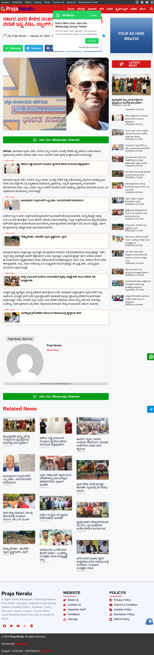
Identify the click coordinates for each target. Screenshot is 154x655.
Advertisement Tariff (88, 2)
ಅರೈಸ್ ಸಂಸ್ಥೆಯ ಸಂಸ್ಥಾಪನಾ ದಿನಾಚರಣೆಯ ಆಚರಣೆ (54, 516)
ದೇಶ (101, 9)
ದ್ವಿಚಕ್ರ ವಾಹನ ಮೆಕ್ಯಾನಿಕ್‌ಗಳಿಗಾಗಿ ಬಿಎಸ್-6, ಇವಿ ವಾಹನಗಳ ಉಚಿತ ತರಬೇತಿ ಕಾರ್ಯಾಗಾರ (93, 525)
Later (94, 15)
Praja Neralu (54, 345)
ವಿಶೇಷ (134, 9)
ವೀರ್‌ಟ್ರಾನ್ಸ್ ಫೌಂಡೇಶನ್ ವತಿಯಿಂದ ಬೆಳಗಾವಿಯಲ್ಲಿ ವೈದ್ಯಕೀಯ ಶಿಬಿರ (51, 313)
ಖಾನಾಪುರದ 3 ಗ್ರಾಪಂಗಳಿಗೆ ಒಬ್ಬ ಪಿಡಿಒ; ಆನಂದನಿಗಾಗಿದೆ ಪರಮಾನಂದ (52, 200)
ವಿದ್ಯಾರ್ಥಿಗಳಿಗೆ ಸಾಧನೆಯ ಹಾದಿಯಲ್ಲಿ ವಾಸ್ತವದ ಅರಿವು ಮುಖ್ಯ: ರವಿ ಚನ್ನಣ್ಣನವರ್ (137, 299)
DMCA (28, 2)
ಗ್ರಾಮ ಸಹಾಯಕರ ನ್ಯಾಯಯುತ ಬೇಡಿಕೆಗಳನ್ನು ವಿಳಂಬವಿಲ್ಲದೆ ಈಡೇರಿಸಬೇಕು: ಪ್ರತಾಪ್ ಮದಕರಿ (55, 479)
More (142, 9)
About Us (71, 2)
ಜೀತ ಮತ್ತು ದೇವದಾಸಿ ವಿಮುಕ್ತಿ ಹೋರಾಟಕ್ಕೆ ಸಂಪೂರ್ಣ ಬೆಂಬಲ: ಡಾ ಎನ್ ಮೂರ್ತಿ (17, 516)
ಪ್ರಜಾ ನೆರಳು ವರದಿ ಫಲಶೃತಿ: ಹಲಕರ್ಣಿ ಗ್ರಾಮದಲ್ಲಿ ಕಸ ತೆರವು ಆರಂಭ (92, 487)
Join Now (92, 41)
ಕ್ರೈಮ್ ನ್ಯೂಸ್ (122, 9)
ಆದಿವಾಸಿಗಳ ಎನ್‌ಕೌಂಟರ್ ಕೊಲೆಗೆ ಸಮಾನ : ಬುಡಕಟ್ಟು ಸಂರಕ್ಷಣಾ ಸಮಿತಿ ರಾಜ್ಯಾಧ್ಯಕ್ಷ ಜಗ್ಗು (53, 554)
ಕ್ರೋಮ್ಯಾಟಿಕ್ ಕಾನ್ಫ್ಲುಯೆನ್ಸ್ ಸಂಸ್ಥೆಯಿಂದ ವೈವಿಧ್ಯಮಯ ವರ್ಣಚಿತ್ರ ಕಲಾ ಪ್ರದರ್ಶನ (16, 439)
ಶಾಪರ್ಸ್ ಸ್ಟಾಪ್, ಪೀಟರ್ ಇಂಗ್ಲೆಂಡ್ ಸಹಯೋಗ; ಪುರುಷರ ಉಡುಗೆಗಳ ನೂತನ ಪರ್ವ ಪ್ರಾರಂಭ (92, 444)
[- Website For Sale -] (131, 52)
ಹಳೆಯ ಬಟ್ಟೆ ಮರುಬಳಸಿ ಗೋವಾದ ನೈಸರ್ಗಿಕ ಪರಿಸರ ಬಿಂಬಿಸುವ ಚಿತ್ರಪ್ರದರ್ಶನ (55, 164)
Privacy (37, 2)
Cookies (5, 2)
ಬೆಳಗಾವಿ (81, 9)
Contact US (58, 2)
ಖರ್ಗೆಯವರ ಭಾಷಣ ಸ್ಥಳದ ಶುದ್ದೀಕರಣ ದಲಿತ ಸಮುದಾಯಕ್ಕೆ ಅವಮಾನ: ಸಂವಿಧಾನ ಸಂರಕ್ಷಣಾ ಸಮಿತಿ (93, 563)
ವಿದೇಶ (110, 9)
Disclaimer (17, 2)
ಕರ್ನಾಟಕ (92, 9)
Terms (47, 2)
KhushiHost (22, 644)
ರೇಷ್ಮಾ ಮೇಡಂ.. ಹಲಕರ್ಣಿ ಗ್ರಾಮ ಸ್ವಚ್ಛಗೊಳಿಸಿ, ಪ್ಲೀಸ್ (43, 236)
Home (71, 9)
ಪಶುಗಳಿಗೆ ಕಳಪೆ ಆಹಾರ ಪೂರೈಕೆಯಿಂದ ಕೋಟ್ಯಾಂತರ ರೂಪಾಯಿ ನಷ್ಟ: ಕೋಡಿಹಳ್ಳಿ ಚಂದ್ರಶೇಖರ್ (138, 284)
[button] (151, 9)
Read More (53, 350)
